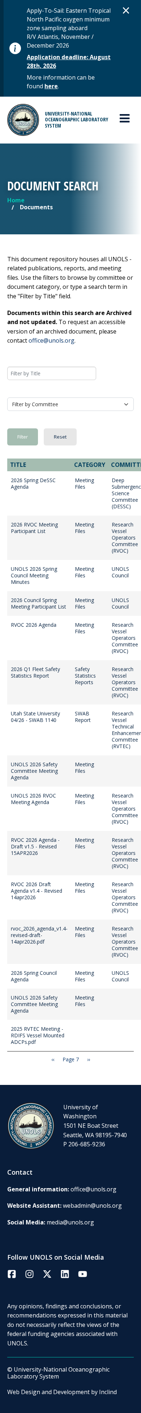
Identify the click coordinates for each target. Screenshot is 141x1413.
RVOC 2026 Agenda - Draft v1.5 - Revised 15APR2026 (35, 846)
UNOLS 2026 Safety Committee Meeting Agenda (34, 771)
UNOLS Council (120, 572)
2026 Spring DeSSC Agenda (33, 483)
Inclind (108, 1392)
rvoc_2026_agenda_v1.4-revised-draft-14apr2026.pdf (39, 935)
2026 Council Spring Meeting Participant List (38, 603)
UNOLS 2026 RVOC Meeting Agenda (33, 799)
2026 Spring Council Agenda (34, 976)
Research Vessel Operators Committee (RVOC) (125, 537)
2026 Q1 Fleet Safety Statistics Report (35, 672)
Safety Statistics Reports (85, 676)
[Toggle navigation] (124, 118)
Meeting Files (84, 483)
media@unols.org (70, 1222)
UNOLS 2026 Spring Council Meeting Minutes (34, 575)
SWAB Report (83, 716)
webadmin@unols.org (92, 1206)
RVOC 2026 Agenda (33, 624)
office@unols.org (51, 340)
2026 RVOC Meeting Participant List (34, 527)
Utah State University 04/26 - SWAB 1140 (35, 716)
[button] (126, 10)
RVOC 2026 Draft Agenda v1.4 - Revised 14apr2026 (36, 891)
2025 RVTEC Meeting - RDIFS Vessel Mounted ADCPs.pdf (37, 1035)
